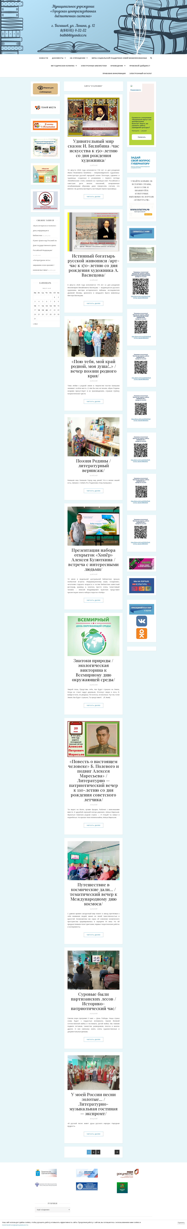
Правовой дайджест (140, 66)
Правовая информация (114, 73)
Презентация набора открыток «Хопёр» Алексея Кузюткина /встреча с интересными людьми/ (93, 559)
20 (47, 310)
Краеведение (117, 66)
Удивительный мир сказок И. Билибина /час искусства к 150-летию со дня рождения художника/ (93, 150)
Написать (142, 137)
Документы (57, 58)
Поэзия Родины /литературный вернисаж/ (93, 465)
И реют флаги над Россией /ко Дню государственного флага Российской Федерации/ (45, 245)
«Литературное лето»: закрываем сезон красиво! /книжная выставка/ (43, 265)
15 (55, 306)
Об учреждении (77, 58)
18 (39, 310)
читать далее (93, 197)
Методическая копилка (62, 66)
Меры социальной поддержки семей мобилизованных (119, 58)
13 (47, 306)
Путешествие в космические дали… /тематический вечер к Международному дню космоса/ (93, 894)
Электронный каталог (141, 73)
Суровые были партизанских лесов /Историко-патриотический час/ (93, 1001)
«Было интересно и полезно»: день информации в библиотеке (44, 230)
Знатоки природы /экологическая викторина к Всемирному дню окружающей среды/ (93, 669)
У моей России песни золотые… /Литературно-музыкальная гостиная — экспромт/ (93, 1103)
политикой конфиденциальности (15, 1225)
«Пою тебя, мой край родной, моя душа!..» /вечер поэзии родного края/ (93, 368)
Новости (43, 58)
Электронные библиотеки (94, 66)
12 (43, 306)
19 (43, 310)
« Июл (35, 324)
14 (51, 306)
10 (35, 306)
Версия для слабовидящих (46, 90)
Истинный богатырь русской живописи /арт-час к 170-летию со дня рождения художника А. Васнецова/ (93, 265)
